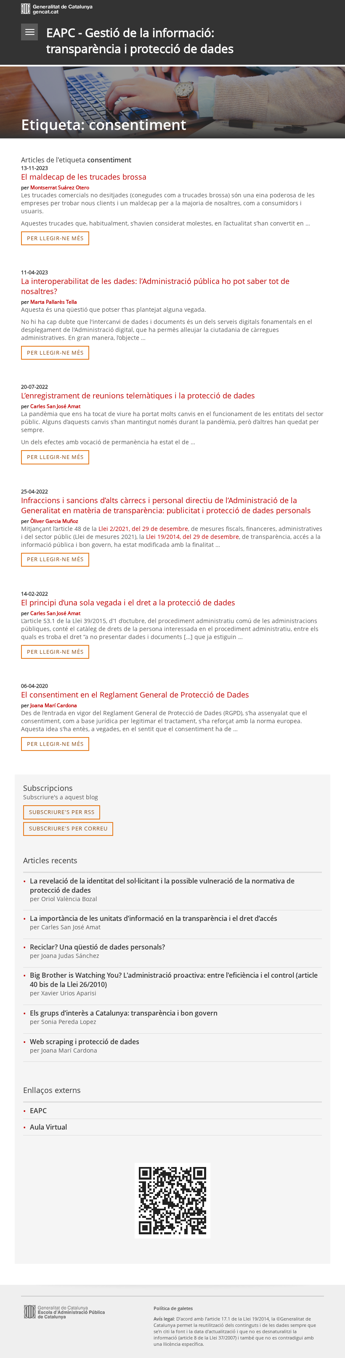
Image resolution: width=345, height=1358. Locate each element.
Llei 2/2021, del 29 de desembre (143, 529)
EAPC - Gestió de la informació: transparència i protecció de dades (140, 40)
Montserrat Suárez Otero (59, 187)
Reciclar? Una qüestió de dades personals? (97, 947)
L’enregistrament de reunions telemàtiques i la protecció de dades (138, 395)
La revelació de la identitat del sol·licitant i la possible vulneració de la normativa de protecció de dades (162, 885)
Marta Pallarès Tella (53, 301)
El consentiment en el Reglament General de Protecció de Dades (135, 695)
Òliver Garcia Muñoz (54, 521)
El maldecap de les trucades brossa (83, 177)
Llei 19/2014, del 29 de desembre (192, 537)
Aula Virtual (48, 1127)
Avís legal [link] (164, 1319)
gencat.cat (96, 10)
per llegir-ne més (55, 238)
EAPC (38, 1110)
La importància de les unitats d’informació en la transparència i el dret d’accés (153, 918)
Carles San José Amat (55, 406)
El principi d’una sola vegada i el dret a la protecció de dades (128, 602)
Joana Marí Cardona (53, 705)
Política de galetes (173, 1308)
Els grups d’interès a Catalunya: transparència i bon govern (124, 1013)
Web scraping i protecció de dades (84, 1041)
